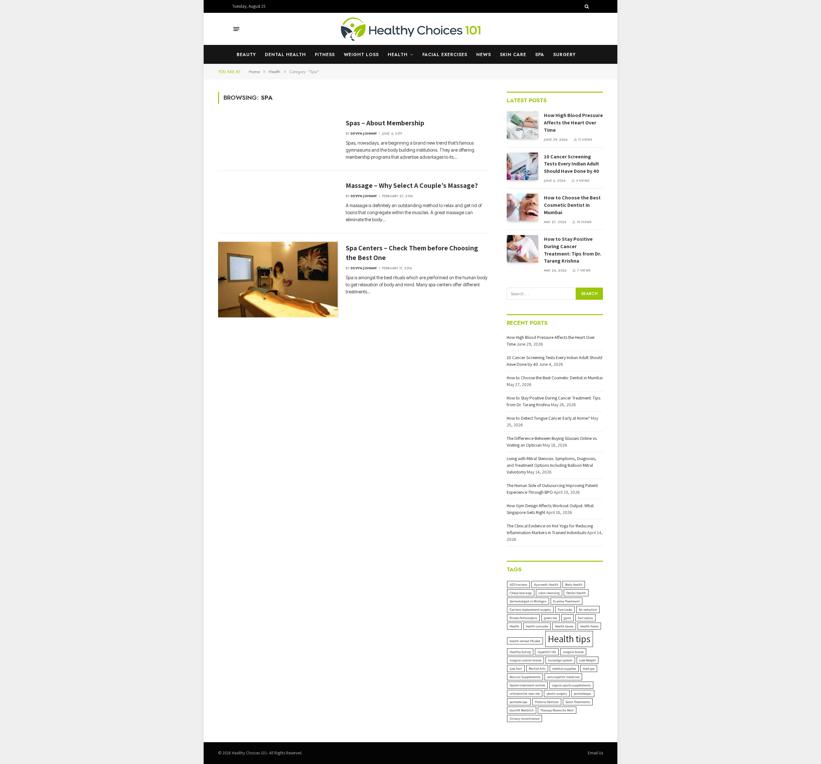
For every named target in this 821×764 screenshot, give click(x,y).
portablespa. (583, 693)
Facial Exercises (444, 54)
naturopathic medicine (563, 677)
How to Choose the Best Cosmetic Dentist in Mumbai (572, 205)
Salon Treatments (577, 702)
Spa (539, 54)
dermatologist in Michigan (528, 601)
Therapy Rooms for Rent (557, 710)
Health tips (569, 639)
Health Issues (564, 626)
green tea (550, 618)
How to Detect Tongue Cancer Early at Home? (548, 418)
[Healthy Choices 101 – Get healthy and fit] (410, 29)
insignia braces (573, 652)
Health (398, 54)
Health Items (589, 626)
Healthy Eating (520, 652)
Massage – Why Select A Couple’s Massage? (412, 185)
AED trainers (518, 584)
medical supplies (564, 668)
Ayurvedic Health (546, 584)
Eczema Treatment (566, 601)
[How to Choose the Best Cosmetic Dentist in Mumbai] (522, 207)
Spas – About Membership (385, 122)
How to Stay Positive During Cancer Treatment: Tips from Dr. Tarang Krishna (572, 250)
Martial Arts (537, 668)
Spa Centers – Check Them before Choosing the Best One (412, 252)
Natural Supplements (525, 677)
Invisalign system (560, 660)
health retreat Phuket (525, 641)
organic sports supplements (571, 685)
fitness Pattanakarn (523, 618)
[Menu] (236, 29)
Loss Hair (516, 668)
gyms (567, 618)
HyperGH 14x (546, 652)
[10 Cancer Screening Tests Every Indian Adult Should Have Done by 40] (522, 166)
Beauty (246, 54)
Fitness (325, 54)
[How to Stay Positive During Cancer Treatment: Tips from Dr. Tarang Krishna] (522, 248)
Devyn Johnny (364, 133)
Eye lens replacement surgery (530, 609)
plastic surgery (556, 693)
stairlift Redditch (522, 710)
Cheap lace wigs (521, 593)
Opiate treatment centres (527, 685)
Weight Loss (361, 54)
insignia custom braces (525, 660)
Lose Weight (587, 660)
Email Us (595, 753)
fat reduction (588, 609)
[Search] (586, 6)
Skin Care (513, 54)
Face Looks (565, 609)
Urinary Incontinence (524, 718)
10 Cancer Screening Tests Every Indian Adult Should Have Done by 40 (571, 164)
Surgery (564, 54)
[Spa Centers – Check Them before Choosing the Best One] (278, 280)
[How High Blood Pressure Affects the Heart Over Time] (522, 125)
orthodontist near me (525, 693)
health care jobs (537, 626)
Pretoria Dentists (547, 702)
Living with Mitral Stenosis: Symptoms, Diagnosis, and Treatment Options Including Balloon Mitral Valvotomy (551, 465)
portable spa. (519, 702)
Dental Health (285, 54)
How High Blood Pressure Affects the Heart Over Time (573, 122)
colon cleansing (549, 593)
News (483, 54)
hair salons (585, 618)
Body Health (573, 584)
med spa (589, 668)
